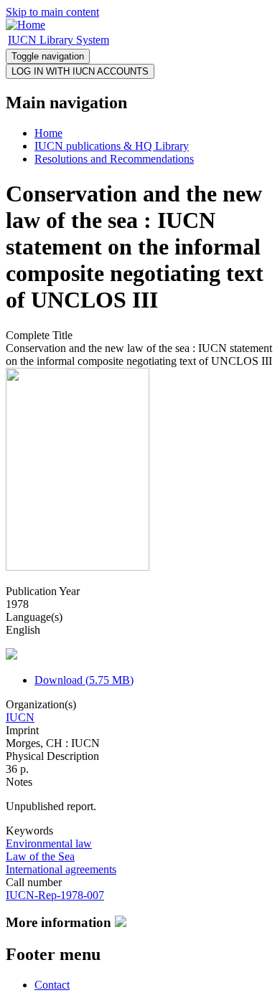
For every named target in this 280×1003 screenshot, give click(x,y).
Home (48, 133)
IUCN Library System (58, 40)
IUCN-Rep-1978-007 (55, 895)
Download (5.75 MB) (84, 680)
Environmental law (49, 843)
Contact (52, 985)
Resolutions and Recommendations (114, 159)
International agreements (61, 869)
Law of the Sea (40, 856)
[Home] (25, 25)
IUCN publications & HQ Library (111, 146)
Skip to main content (52, 12)
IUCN (20, 717)
